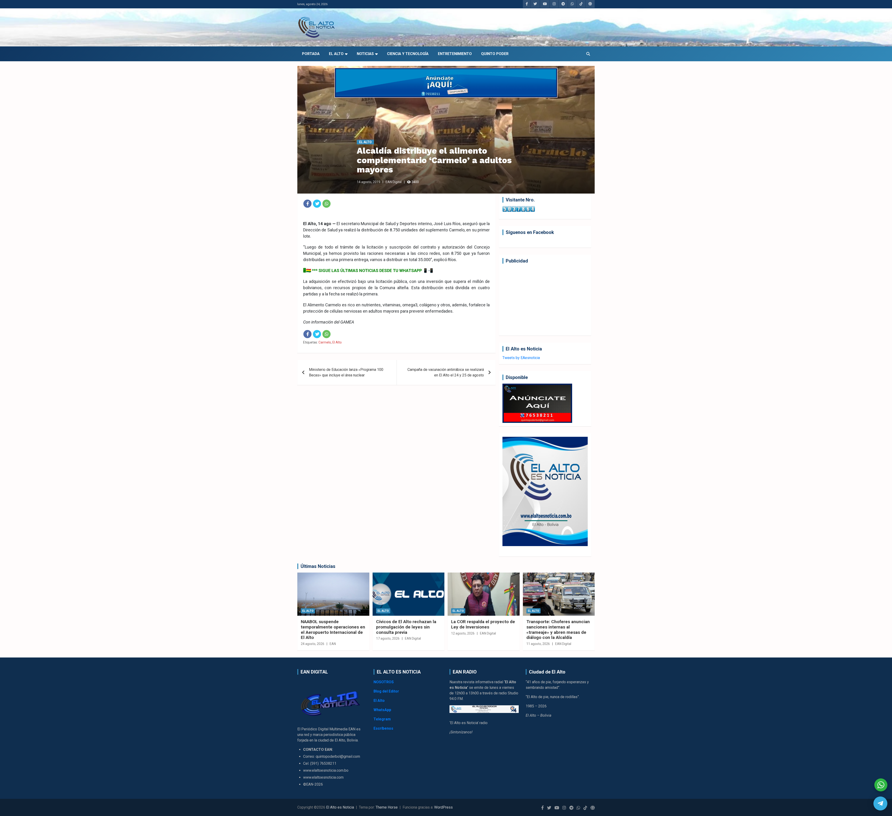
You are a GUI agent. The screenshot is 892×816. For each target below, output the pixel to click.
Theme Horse (387, 807)
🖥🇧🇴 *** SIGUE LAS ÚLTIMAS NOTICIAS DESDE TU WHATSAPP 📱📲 (368, 270)
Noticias (365, 54)
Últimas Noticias (318, 566)
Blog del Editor (386, 691)
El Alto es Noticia (340, 807)
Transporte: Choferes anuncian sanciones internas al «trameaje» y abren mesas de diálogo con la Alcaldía (558, 629)
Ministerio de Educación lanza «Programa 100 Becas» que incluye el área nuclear (346, 372)
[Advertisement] (545, 299)
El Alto (336, 54)
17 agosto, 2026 (388, 638)
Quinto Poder (494, 54)
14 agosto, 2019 (368, 182)
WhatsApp (382, 710)
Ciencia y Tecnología (408, 54)
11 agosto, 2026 (538, 644)
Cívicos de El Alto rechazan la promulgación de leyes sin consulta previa (406, 627)
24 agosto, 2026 (312, 644)
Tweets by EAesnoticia (521, 358)
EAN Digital (394, 182)
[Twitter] (317, 204)
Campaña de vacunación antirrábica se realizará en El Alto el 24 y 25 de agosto (445, 372)
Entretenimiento (455, 54)
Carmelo (324, 342)
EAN (333, 644)
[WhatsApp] (326, 204)
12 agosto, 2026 (463, 633)
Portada (311, 54)
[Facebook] (307, 204)
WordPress (443, 807)
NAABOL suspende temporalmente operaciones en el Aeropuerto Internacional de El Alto (333, 629)
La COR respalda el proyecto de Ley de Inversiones (483, 624)
